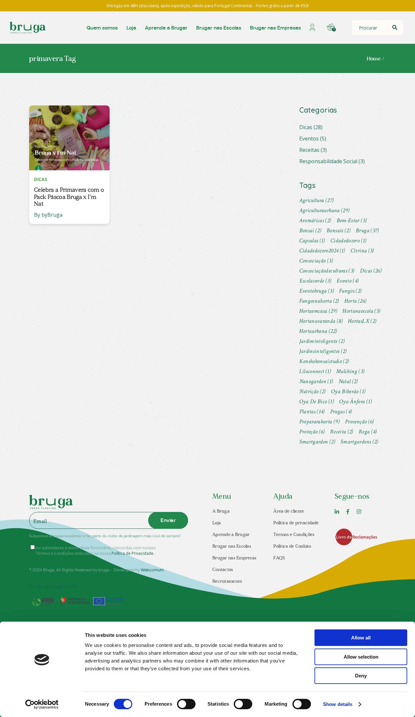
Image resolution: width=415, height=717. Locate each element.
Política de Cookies (292, 546)
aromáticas (315, 220)
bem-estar (352, 220)
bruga (367, 230)
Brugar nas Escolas (231, 546)
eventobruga (316, 291)
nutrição (312, 391)
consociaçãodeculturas (327, 270)
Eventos (309, 138)
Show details (337, 704)
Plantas (312, 411)
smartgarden (317, 441)
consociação (316, 260)
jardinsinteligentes (323, 351)
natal (348, 381)
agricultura (316, 200)
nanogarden (316, 381)
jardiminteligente (322, 341)
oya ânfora (355, 401)
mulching (350, 371)
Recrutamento (227, 581)
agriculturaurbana (324, 210)
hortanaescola (361, 311)
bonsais (338, 230)
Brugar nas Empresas (234, 558)
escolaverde (315, 281)
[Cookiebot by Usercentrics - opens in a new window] (42, 704)
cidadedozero (348, 240)
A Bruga (221, 511)
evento (348, 281)
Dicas (305, 127)
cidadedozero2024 (322, 250)
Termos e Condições (293, 534)
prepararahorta (319, 421)
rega (368, 431)
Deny (361, 675)
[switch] (186, 704)
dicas (371, 270)
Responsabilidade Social (328, 161)
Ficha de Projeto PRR (53, 587)
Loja (216, 523)
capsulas (312, 240)
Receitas (309, 149)
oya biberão (348, 391)
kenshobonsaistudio (324, 361)
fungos (350, 291)
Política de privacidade (296, 523)
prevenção (359, 421)
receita (341, 431)
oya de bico (316, 401)
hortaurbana (318, 331)
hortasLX (362, 321)
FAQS (279, 558)
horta (355, 301)
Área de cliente (288, 511)
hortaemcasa (318, 311)
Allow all (361, 637)
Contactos (222, 569)
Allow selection (361, 657)
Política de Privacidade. (133, 553)
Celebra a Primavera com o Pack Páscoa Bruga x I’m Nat (69, 197)
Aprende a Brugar (231, 534)
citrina (362, 250)
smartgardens (359, 441)
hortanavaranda (321, 321)
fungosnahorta (319, 301)
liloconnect (315, 371)
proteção (312, 431)
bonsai (310, 230)
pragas (341, 411)
